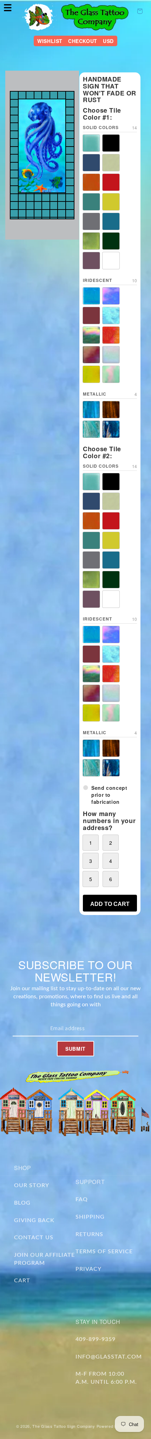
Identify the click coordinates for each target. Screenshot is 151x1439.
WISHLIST (50, 40)
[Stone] (91, 221)
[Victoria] (91, 260)
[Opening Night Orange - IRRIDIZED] (111, 335)
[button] (7, 7)
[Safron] (111, 201)
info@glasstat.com (109, 1357)
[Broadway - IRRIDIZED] (111, 296)
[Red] (111, 182)
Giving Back (34, 1220)
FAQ (82, 1199)
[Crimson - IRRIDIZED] (91, 315)
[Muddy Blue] (111, 221)
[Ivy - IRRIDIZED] (91, 335)
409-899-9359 (96, 1339)
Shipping (90, 1217)
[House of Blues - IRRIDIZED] (111, 315)
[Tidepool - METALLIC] (111, 429)
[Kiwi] (91, 241)
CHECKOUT (82, 40)
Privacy (88, 1269)
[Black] (111, 143)
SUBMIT (75, 1048)
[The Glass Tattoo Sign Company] (39, 16)
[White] (111, 260)
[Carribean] (91, 162)
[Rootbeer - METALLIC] (111, 409)
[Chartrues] (111, 162)
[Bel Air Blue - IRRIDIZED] (91, 296)
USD (108, 40)
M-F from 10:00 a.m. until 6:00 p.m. (106, 1378)
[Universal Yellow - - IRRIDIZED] (91, 374)
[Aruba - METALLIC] (91, 409)
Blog (22, 1203)
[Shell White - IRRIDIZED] (111, 354)
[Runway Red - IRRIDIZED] (91, 354)
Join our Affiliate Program (44, 1259)
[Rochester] (91, 201)
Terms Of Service (104, 1251)
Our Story (31, 1185)
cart (22, 1280)
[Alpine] (91, 143)
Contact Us (33, 1237)
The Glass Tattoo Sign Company (63, 1426)
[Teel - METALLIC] (91, 429)
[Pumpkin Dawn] (91, 182)
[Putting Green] (111, 241)
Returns (89, 1234)
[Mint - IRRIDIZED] (111, 374)
